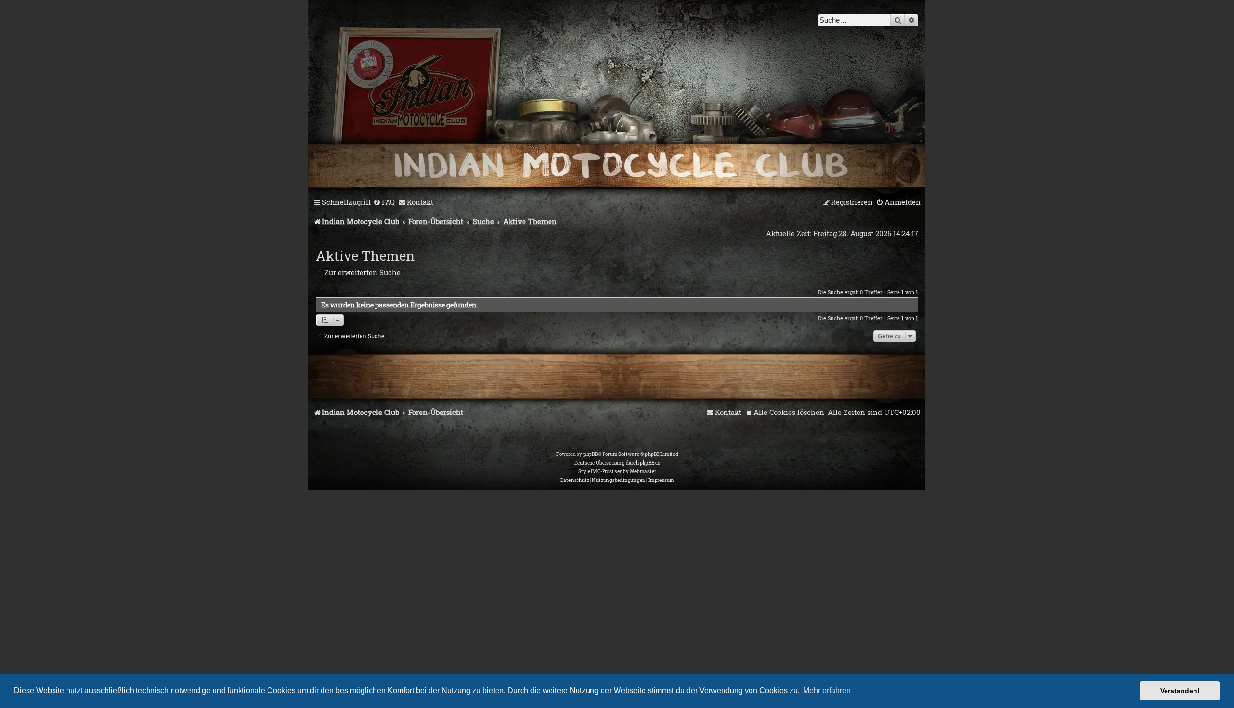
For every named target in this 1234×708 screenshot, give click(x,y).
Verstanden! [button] (1180, 691)
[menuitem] (384, 202)
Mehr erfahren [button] (827, 690)
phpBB (590, 454)
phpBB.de (650, 463)
